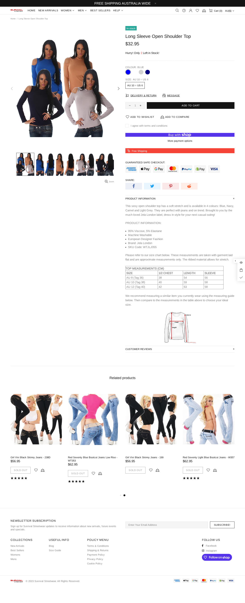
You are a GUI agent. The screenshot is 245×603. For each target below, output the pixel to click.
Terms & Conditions (98, 545)
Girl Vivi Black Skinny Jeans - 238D (30, 457)
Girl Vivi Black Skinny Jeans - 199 (144, 457)
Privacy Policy (95, 559)
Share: (130, 180)
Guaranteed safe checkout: (145, 162)
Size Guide (55, 550)
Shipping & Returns (98, 550)
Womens (15, 554)
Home (13, 19)
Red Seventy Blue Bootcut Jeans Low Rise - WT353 (92, 459)
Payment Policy (96, 554)
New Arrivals (17, 545)
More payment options (180, 140)
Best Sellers (17, 550)
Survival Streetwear (17, 10)
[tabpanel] (151, 434)
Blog (51, 545)
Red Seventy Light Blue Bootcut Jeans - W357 (208, 457)
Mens (14, 559)
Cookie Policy (94, 563)
